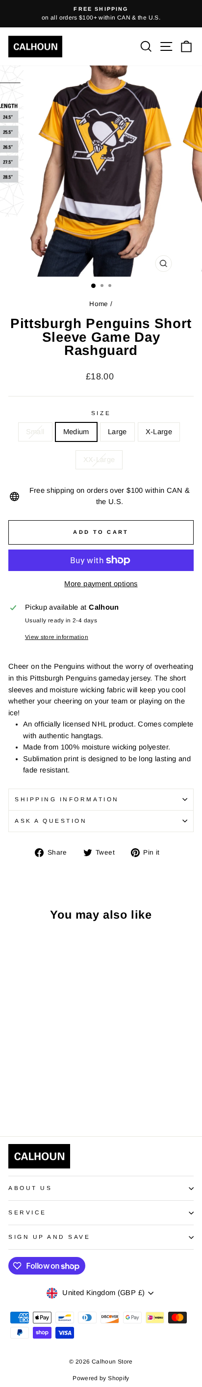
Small (35, 432)
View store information (56, 637)
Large (117, 432)
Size (101, 413)
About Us (30, 1188)
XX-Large (99, 459)
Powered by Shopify (101, 1378)
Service (27, 1212)
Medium (76, 432)
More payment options (100, 584)
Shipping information (67, 799)
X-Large (159, 432)
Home (98, 304)
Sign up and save (49, 1236)
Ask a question (51, 820)
